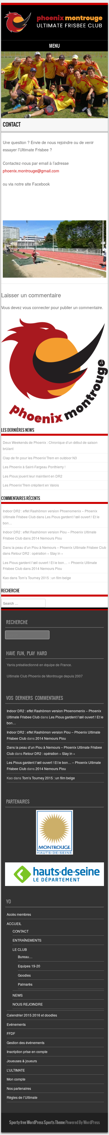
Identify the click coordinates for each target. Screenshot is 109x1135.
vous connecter (36, 307)
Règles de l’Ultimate (22, 1097)
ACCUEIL (14, 923)
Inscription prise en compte (27, 1051)
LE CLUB (20, 949)
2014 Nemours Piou (47, 538)
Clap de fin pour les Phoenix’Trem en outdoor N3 (40, 457)
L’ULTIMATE (16, 1070)
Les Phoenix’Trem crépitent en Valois (31, 485)
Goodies (24, 975)
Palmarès (25, 984)
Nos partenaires (19, 1088)
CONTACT (21, 931)
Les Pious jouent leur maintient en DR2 (32, 476)
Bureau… (25, 956)
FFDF (11, 1033)
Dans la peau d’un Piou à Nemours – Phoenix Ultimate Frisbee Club (54, 547)
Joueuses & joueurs (22, 1060)
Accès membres (19, 914)
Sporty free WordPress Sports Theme (37, 1122)
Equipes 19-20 (29, 965)
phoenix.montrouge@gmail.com (31, 170)
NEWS (18, 995)
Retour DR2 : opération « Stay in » (37, 553)
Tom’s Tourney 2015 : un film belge (44, 577)
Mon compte (16, 1079)
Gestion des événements (25, 1042)
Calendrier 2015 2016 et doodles (32, 1015)
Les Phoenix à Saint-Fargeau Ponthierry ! (34, 466)
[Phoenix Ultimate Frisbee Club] (53, 22)
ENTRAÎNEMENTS (27, 940)
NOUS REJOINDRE (28, 1004)
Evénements (16, 1024)
